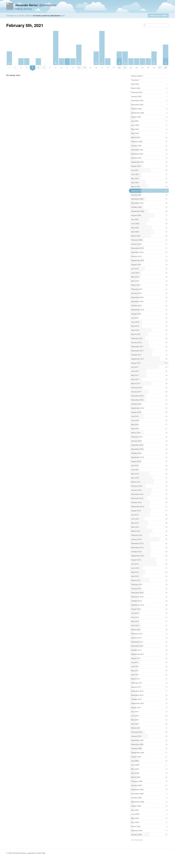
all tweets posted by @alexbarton (47, 15)
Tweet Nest (41, 853)
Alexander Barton (19, 853)
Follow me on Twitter (158, 15)
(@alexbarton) (35, 5)
